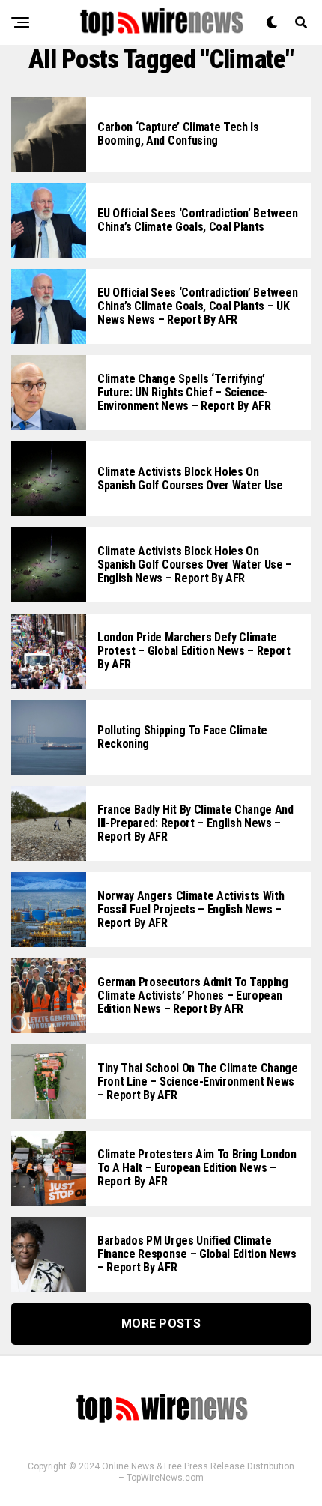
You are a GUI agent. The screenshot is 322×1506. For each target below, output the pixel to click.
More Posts (161, 1323)
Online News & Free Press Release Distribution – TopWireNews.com (198, 1472)
